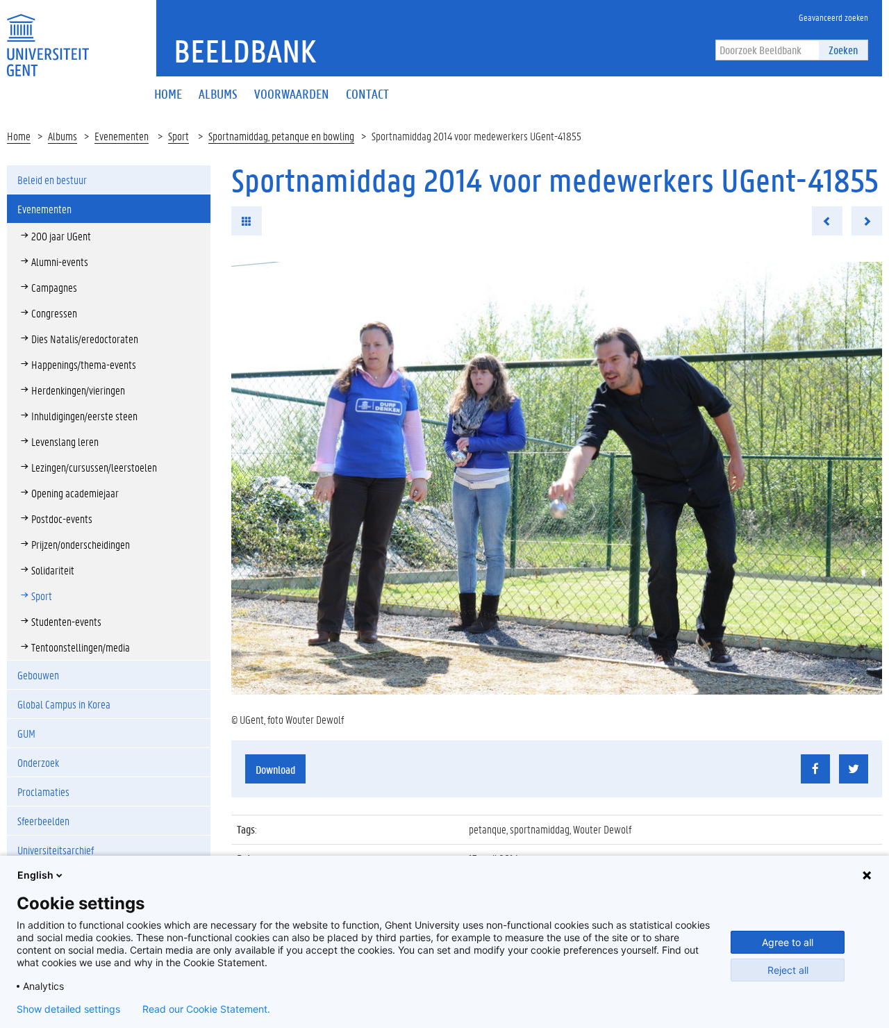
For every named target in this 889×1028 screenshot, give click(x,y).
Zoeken (843, 49)
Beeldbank (245, 50)
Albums (62, 135)
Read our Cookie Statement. (206, 1009)
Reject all (787, 970)
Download (275, 769)
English (35, 875)
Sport (178, 135)
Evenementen (121, 135)
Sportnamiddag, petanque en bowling (281, 135)
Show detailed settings (68, 1009)
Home (19, 135)
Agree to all (787, 942)
